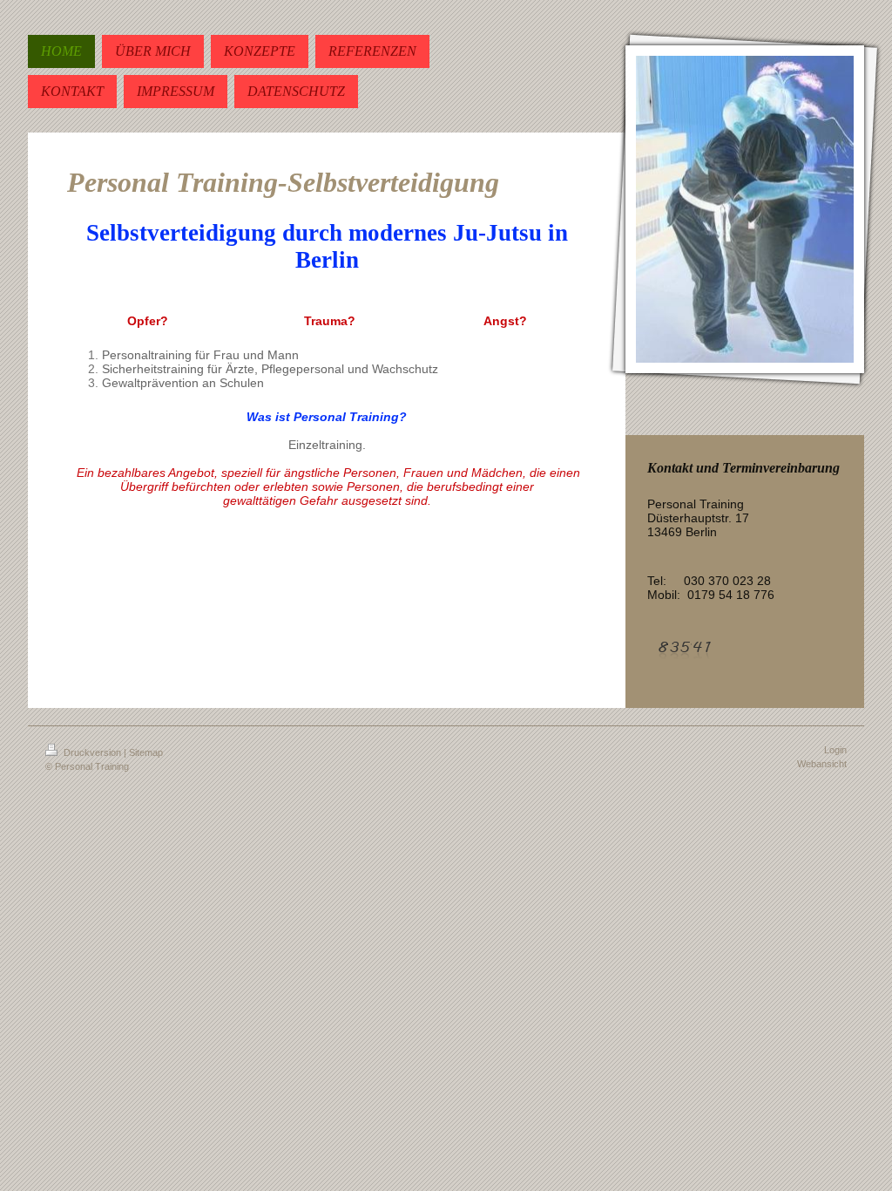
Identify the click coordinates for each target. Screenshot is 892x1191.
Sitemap (146, 752)
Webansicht (822, 764)
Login (835, 750)
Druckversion (92, 752)
